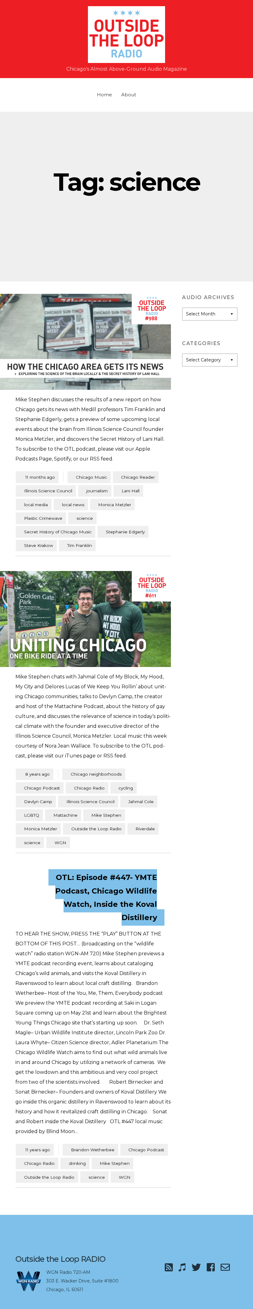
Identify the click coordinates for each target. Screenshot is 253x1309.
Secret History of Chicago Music (58, 531)
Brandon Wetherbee (92, 1149)
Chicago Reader (138, 477)
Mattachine (65, 815)
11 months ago (37, 477)
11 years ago (34, 1149)
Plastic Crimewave (43, 518)
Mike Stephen (106, 815)
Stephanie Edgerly (125, 531)
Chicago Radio (89, 788)
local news (73, 504)
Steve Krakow (38, 545)
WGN (60, 842)
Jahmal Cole (141, 801)
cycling (125, 788)
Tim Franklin (79, 545)
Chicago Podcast (42, 788)
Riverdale (145, 828)
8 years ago (34, 774)
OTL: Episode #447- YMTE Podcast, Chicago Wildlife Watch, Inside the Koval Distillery (106, 897)
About (128, 95)
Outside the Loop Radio (96, 828)
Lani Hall (130, 490)
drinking (77, 1163)
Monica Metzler (114, 504)
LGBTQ (31, 815)
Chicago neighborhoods (96, 774)
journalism (97, 490)
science (85, 518)
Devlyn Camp (38, 801)
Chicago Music (91, 477)
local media (36, 504)
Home (104, 95)
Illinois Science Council (48, 490)
